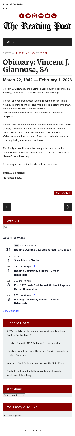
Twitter (28, 15)
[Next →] (68, 207)
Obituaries (63, 193)
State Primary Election (27, 260)
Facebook (21, 15)
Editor (44, 53)
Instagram (34, 15)
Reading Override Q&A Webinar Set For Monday (42, 249)
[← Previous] (7, 207)
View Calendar (11, 311)
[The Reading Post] (37, 30)
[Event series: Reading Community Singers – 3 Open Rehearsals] (33, 266)
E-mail (47, 16)
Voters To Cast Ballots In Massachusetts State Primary (37, 363)
